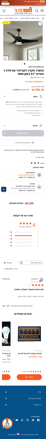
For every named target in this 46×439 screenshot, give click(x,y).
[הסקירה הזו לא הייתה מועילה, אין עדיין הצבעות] (4, 306)
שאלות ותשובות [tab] (16, 203)
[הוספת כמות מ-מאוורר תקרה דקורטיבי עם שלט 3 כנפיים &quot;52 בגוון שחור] (5, 133)
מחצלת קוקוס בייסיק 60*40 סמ (30, 353)
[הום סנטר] (23, 11)
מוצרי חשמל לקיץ (11, 18)
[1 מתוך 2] (24, 63)
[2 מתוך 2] (21, 63)
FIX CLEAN (38, 351)
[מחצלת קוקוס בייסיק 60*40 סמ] (29, 333)
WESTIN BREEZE (36, 66)
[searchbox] (34, 263)
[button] (42, 10)
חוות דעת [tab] (29, 203)
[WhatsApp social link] (35, 163)
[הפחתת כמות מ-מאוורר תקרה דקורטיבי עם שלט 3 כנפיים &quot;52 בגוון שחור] (41, 133)
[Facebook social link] (38, 163)
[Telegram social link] (31, 163)
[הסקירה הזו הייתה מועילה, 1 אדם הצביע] (8, 306)
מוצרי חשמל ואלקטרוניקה (29, 18)
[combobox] (10, 269)
